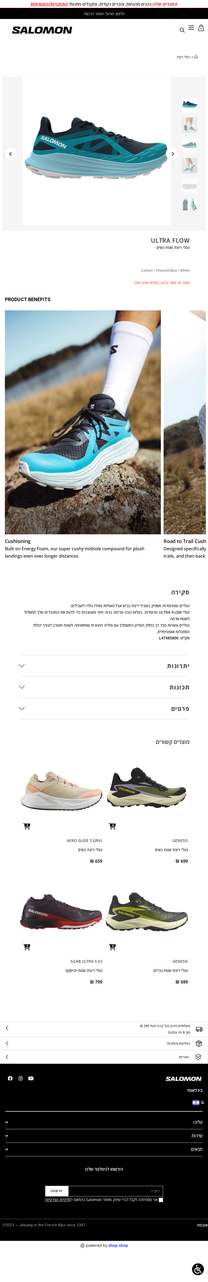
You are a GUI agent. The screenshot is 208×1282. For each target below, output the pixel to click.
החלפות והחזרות (178, 1043)
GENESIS (180, 840)
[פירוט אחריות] (198, 1057)
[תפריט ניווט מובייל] (191, 27)
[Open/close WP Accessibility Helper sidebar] (198, 1269)
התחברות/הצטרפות (49, 4)
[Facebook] (10, 1078)
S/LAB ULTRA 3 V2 (86, 961)
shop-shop (118, 1245)
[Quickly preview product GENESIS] (112, 826)
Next (172, 153)
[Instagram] (20, 1078)
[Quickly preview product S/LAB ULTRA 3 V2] (27, 947)
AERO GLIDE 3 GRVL (84, 840)
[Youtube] (31, 1078)
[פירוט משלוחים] (199, 1029)
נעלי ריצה (183, 56)
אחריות (184, 1057)
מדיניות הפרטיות (58, 1199)
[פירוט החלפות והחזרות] (199, 1043)
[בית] (196, 56)
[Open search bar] (182, 30)
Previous (11, 153)
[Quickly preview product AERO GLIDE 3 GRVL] (27, 826)
